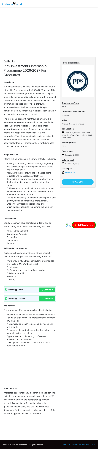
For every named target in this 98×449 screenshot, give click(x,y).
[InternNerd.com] (13, 3)
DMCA (93, 445)
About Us (66, 445)
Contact (75, 445)
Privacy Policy (84, 445)
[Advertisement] (49, 26)
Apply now (77, 182)
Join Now (48, 289)
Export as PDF (70, 172)
